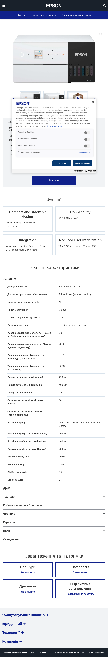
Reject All (62, 163)
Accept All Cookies (82, 163)
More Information (54, 126)
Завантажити (27, 572)
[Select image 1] (30, 98)
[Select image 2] (54, 98)
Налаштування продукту (80, 594)
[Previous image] (14, 98)
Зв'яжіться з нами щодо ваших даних (69, 652)
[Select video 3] (77, 98)
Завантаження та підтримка (76, 15)
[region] (54, 136)
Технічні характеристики (43, 15)
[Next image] (93, 98)
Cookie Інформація (97, 652)
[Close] (93, 102)
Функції (21, 15)
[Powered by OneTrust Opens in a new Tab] (84, 171)
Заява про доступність (39, 652)
